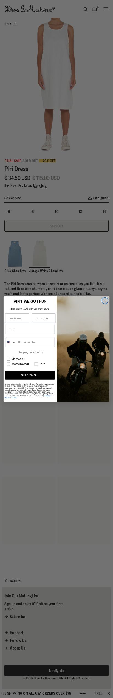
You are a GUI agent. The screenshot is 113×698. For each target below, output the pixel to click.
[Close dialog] (105, 300)
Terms (14, 398)
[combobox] (10, 342)
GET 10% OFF (30, 374)
